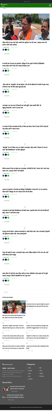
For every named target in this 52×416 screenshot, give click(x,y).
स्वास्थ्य (29, 373)
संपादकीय (41, 373)
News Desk (6, 47)
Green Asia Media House (36, 407)
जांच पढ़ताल (30, 379)
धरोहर (29, 376)
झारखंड (29, 367)
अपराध (41, 370)
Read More (6, 53)
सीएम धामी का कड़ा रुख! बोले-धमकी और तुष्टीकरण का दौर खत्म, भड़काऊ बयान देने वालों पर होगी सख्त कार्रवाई (17, 389)
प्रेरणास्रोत (42, 376)
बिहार (40, 367)
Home (4, 8)
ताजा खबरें (30, 370)
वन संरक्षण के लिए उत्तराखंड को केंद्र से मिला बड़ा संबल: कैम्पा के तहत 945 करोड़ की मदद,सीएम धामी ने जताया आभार (13, 338)
